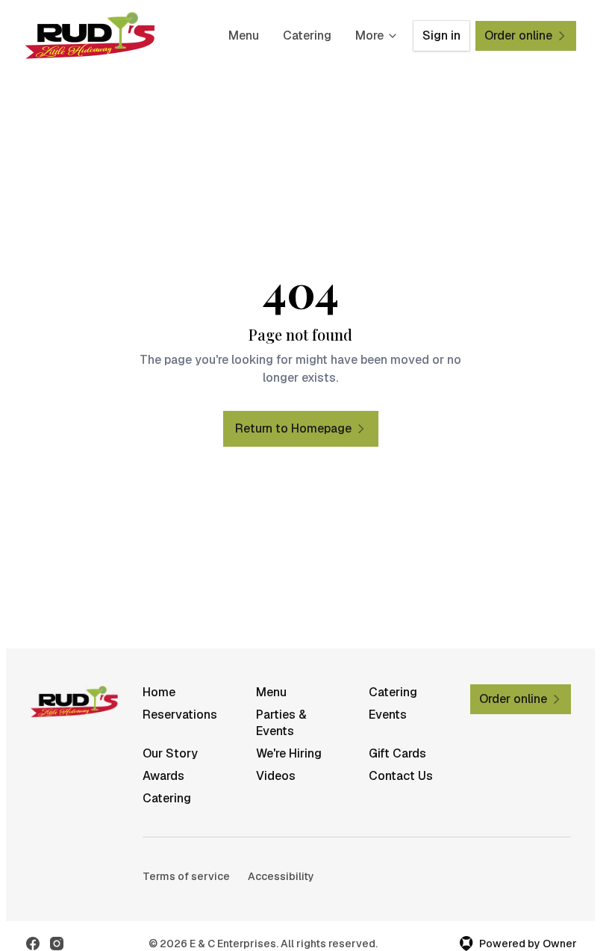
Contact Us (401, 776)
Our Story (170, 753)
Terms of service (186, 876)
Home (159, 692)
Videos (276, 776)
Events (388, 714)
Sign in (441, 35)
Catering (307, 35)
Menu (243, 35)
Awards (163, 776)
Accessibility (281, 876)
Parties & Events (281, 723)
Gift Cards (397, 753)
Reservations (180, 714)
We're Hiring (289, 753)
